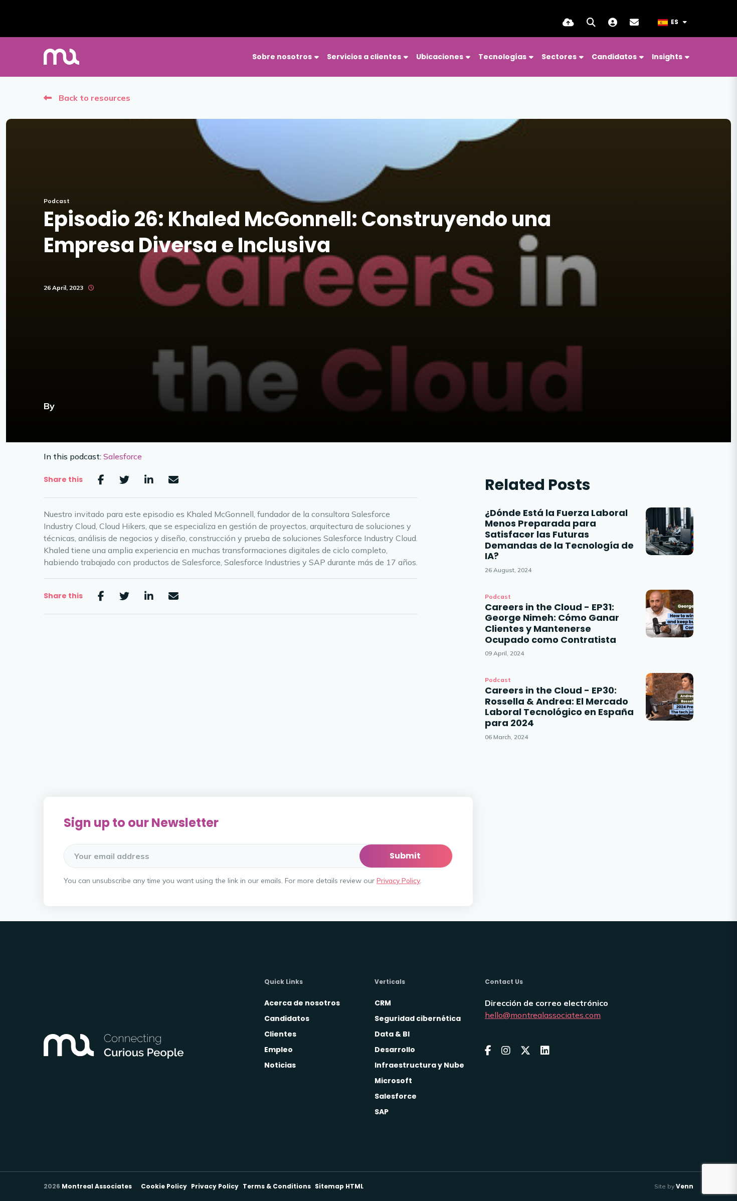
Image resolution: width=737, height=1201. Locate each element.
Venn (684, 1186)
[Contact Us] (634, 22)
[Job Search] (591, 22)
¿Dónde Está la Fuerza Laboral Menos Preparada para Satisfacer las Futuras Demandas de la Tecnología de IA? (559, 534)
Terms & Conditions (277, 1186)
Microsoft (393, 1081)
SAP (382, 1112)
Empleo (278, 1050)
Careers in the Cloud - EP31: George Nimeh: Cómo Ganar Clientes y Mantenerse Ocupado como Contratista (552, 623)
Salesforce (122, 456)
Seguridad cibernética (418, 1018)
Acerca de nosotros (302, 1003)
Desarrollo (395, 1050)
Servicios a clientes (364, 57)
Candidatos (614, 57)
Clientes (280, 1034)
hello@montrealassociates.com (543, 1015)
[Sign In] (612, 22)
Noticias (280, 1065)
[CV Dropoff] (568, 22)
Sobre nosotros (282, 57)
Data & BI (392, 1034)
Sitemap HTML (339, 1186)
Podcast (57, 201)
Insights (667, 57)
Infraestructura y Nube (419, 1065)
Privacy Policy (398, 880)
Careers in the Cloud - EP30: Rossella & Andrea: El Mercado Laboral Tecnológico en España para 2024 (559, 706)
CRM (383, 1003)
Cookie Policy (164, 1186)
